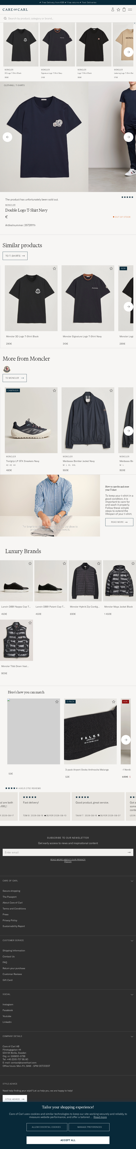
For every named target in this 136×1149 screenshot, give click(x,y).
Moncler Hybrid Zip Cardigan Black (85, 606)
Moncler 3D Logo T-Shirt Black (22, 336)
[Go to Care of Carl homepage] (15, 9)
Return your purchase (14, 968)
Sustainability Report (14, 926)
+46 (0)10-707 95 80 (17, 1059)
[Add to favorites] (53, 269)
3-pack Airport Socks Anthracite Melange (87, 769)
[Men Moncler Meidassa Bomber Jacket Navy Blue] (88, 420)
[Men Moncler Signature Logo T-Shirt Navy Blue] (57, 44)
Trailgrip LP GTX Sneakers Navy (22, 461)
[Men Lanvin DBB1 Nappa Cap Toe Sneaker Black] (16, 581)
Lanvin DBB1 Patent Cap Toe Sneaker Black (51, 606)
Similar (22, 245)
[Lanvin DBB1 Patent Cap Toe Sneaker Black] (50, 603)
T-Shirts (20, 85)
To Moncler (12, 378)
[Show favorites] (118, 9)
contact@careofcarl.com (23, 1062)
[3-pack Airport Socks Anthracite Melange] (90, 766)
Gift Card (7, 980)
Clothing (9, 85)
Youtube (7, 1016)
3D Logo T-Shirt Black (13, 73)
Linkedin (7, 1022)
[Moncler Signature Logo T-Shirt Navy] (88, 333)
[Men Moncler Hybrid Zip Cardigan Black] (85, 581)
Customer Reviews (12, 974)
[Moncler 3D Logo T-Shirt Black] (31, 333)
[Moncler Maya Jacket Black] (119, 603)
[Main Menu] (130, 9)
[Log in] (113, 10)
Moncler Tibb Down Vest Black (14, 666)
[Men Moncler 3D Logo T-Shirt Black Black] (20, 44)
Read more (117, 522)
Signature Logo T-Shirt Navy (51, 73)
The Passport (10, 896)
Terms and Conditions (14, 908)
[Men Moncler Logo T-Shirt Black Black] (93, 44)
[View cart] (124, 9)
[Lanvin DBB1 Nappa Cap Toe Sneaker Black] (16, 603)
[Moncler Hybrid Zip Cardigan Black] (85, 603)
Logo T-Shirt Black (85, 73)
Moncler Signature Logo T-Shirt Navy (82, 336)
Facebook (8, 1010)
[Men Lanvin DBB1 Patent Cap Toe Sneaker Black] (50, 581)
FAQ (5, 962)
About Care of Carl (13, 902)
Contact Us (9, 956)
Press (5, 914)
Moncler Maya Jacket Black (118, 606)
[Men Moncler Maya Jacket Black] (119, 581)
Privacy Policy (10, 920)
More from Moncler (26, 358)
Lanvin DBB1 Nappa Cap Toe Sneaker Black (16, 606)
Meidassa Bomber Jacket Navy (79, 461)
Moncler (9, 70)
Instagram (8, 1004)
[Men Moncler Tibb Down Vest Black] (16, 640)
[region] (68, 806)
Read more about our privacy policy (68, 861)
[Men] (33, 731)
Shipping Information (14, 950)
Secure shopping (11, 890)
